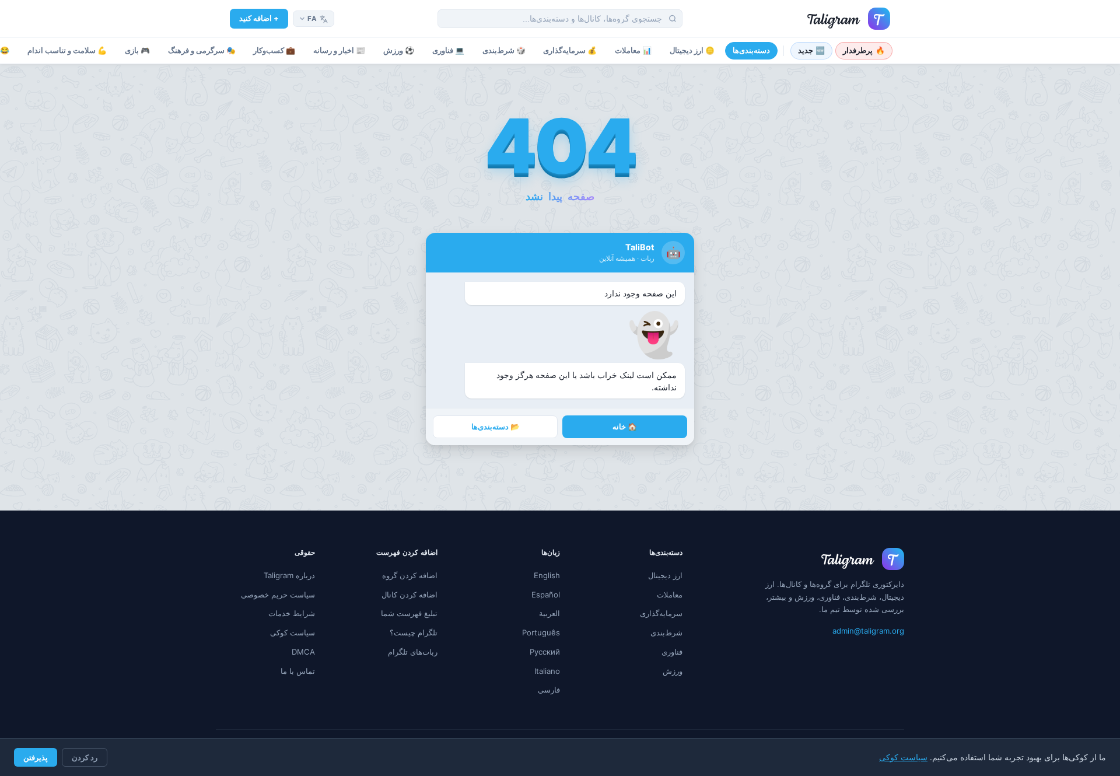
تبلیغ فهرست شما (409, 613)
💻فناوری (448, 50)
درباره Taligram (289, 575)
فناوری (672, 651)
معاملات (669, 594)
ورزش (672, 671)
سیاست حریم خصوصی (278, 594)
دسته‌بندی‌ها (751, 50)
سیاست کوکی (903, 757)
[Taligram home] (848, 19)
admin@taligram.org (868, 630)
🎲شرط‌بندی (504, 50)
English (547, 575)
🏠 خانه (624, 426)
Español (545, 594)
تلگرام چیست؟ (414, 632)
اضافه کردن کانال (410, 594)
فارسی (549, 689)
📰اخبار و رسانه (339, 50)
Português (541, 632)
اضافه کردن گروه (410, 575)
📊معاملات (633, 50)
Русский (545, 651)
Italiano (547, 671)
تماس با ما (298, 671)
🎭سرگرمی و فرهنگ (202, 50)
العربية (549, 613)
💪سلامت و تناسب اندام (67, 50)
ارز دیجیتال (665, 575)
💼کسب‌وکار (274, 50)
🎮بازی (137, 50)
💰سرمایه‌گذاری (570, 50)
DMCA (303, 651)
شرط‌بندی (666, 632)
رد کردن (84, 757)
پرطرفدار (864, 50)
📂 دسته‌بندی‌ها (495, 426)
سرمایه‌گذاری (661, 613)
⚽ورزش (398, 50)
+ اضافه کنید (259, 18)
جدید (811, 50)
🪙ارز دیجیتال (692, 50)
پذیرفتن (35, 757)
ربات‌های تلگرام (413, 651)
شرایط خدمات (291, 613)
